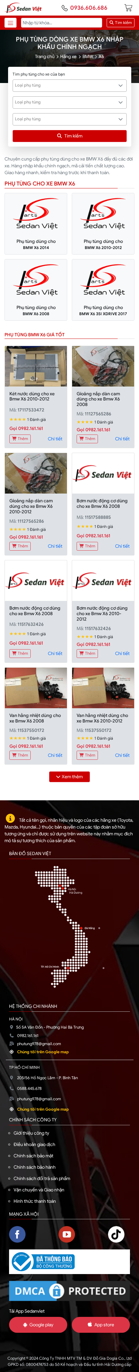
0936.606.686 (88, 7)
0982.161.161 (27, 1035)
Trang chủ (45, 56)
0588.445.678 (29, 1088)
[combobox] (70, 85)
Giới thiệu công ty (31, 1133)
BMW (87, 56)
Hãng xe (68, 56)
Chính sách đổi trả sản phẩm (42, 1178)
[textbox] (66, 85)
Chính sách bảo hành (35, 1167)
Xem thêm (72, 777)
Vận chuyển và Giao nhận (39, 1190)
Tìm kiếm (123, 22)
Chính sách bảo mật (33, 1156)
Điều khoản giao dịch (34, 1144)
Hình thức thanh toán (35, 1201)
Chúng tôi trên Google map (43, 1052)
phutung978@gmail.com (39, 1043)
